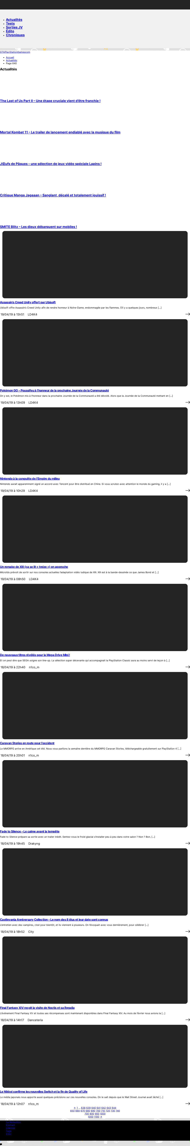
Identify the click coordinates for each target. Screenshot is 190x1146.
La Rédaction (13, 1122)
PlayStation (11, 52)
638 (83, 1107)
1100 (96, 1116)
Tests (10, 23)
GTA (2, 52)
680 (88, 1110)
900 (97, 1113)
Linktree (10, 1127)
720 (108, 1110)
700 (98, 1110)
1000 (103, 1113)
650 (72, 1110)
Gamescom (24, 52)
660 (77, 1110)
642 (103, 1107)
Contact (10, 1124)
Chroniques (15, 35)
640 (93, 1107)
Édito (10, 31)
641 (99, 1107)
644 (114, 1107)
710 (103, 1110)
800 (92, 1113)
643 (109, 1107)
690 (93, 1110)
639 (88, 1107)
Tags (8, 1130)
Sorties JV (14, 27)
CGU (8, 1133)
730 (113, 1110)
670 (83, 1110)
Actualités (14, 19)
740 (118, 1110)
